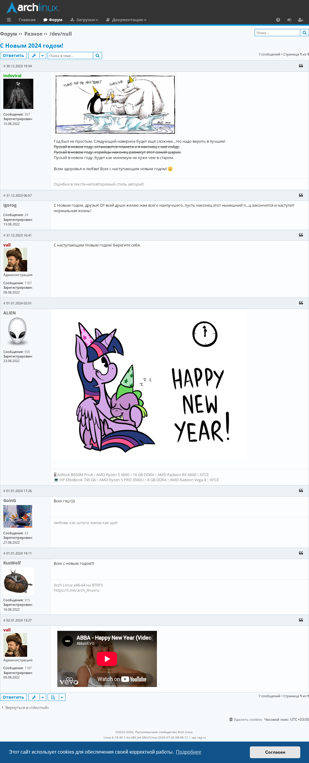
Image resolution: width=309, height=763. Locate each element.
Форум (55, 19)
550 (27, 351)
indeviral (12, 75)
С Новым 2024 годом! (31, 45)
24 (26, 214)
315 (27, 600)
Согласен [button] (275, 752)
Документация (127, 19)
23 (26, 533)
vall (7, 245)
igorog (10, 205)
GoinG (9, 500)
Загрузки (85, 19)
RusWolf (12, 563)
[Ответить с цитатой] (301, 65)
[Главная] (156, 8)
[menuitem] (278, 19)
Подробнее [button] (188, 752)
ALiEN (9, 313)
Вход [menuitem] (291, 20)
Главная (27, 19)
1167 (28, 283)
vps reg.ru (199, 737)
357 (27, 114)
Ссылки (10, 20)
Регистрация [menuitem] (301, 20)
